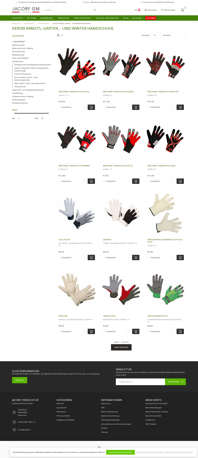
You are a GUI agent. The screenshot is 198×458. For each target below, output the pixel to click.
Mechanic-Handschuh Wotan (162, 91)
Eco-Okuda (64, 239)
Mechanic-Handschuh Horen (118, 91)
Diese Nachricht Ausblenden (120, 452)
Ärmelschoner (20, 86)
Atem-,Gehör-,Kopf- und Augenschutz (29, 83)
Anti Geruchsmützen (22, 74)
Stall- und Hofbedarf (20, 58)
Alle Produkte (150, 424)
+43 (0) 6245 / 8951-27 (26, 422)
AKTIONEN (150, 18)
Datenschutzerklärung (110, 416)
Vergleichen (66, 107)
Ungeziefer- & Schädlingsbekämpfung (28, 90)
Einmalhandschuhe (20, 103)
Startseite (17, 18)
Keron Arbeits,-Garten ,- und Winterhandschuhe (72, 23)
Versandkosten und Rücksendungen (116, 424)
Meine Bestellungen (153, 407)
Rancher (63, 316)
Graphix (107, 239)
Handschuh (109, 316)
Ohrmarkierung (18, 51)
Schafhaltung (17, 93)
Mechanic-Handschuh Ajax (161, 165)
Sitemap (104, 432)
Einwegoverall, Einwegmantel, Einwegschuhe (32, 64)
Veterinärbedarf (18, 100)
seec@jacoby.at (24, 429)
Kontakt (20, 380)
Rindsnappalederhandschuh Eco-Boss (165, 240)
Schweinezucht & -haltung (22, 96)
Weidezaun (63, 18)
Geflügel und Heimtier (107, 18)
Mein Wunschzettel (153, 416)
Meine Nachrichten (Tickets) (156, 411)
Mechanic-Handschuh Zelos (118, 165)
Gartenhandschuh (157, 316)
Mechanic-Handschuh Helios (74, 91)
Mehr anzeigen (121, 347)
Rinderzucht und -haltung (22, 48)
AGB (103, 407)
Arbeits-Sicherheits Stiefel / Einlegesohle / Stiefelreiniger (31, 69)
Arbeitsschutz (43, 23)
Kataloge (136, 18)
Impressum (105, 403)
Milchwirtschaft (18, 55)
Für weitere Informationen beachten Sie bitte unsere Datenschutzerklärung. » (165, 452)
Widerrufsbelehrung (109, 411)
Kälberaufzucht (18, 45)
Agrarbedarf (46, 18)
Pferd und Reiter (82, 18)
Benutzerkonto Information (156, 403)
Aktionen (31, 18)
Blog (126, 18)
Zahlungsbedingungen (110, 420)
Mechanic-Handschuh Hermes (74, 165)
